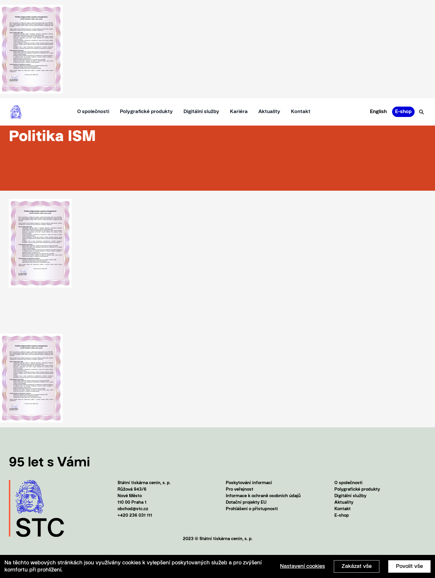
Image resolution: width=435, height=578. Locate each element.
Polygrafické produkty (357, 490)
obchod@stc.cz (132, 509)
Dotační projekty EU (246, 503)
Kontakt (342, 509)
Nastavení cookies (302, 566)
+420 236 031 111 (134, 516)
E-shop (341, 516)
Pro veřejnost (239, 490)
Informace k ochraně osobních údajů (263, 496)
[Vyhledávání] (421, 112)
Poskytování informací (249, 483)
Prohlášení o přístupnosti (252, 509)
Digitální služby (350, 496)
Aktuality (343, 503)
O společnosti (348, 483)
